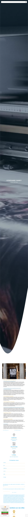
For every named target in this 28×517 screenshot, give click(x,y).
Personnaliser (5, 515)
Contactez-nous (18, 430)
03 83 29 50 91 (14, 448)
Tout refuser (5, 513)
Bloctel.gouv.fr (8, 502)
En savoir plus (6, 430)
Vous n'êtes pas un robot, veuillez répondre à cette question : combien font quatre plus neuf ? (13, 485)
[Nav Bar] (26, 2)
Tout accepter (5, 512)
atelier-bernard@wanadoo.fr (14, 456)
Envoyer (14, 492)
